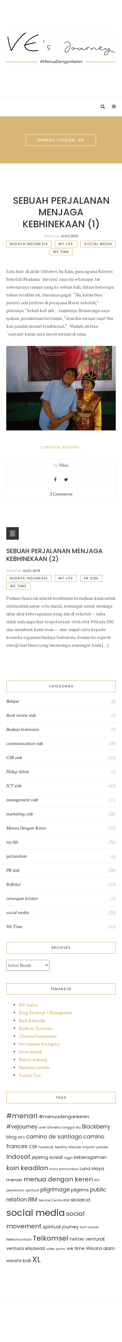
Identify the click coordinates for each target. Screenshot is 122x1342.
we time (76, 1248)
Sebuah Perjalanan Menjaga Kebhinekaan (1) (61, 212)
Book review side (21, 715)
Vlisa (63, 465)
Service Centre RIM (53, 1200)
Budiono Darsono (36, 1028)
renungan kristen (22, 898)
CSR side (14, 757)
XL (36, 1259)
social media (98, 243)
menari (14, 1180)
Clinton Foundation (38, 1036)
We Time (61, 251)
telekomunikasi (19, 1239)
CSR (33, 1147)
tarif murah (89, 1227)
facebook (45, 1147)
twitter (76, 1239)
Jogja (68, 1157)
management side (22, 800)
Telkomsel (50, 1238)
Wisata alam (100, 1248)
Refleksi (13, 884)
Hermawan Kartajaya (39, 1044)
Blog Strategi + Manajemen (45, 1012)
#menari (22, 1116)
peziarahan (16, 856)
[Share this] (55, 479)
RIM (32, 1199)
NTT (97, 1180)
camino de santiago (54, 1136)
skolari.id (80, 1200)
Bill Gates (28, 1005)
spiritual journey (61, 1227)
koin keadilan (27, 1168)
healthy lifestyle (68, 1147)
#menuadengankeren (64, 1116)
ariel (42, 1127)
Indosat (18, 1156)
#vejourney (22, 1126)
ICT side (14, 786)
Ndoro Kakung (33, 1059)
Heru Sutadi (30, 1052)
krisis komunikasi (64, 1169)
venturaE (95, 1239)
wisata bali (18, 1260)
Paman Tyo (30, 1075)
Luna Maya (92, 1168)
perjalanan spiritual (22, 1190)
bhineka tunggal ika (64, 1127)
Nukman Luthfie (34, 1067)
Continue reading (73, 448)
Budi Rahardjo (32, 1020)
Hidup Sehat (17, 771)
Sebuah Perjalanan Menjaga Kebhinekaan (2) (54, 555)
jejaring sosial (47, 1157)
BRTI (21, 1137)
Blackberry (96, 1126)
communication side (24, 743)
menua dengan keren (58, 1179)
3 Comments (61, 494)
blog (11, 1137)
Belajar (12, 701)
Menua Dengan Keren (26, 828)
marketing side (19, 814)
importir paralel (95, 1147)
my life (66, 243)
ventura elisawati (25, 1248)
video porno (55, 1249)
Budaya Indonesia (29, 243)
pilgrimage (55, 1189)
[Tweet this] (66, 479)
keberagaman (90, 1157)
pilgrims (80, 1190)
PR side (91, 578)
